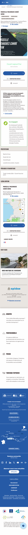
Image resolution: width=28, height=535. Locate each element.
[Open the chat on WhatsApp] (23, 526)
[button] (18, 5)
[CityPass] (10, 6)
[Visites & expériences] (11, 6)
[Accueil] (8, 6)
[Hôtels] (9, 6)
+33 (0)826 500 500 (13, 417)
